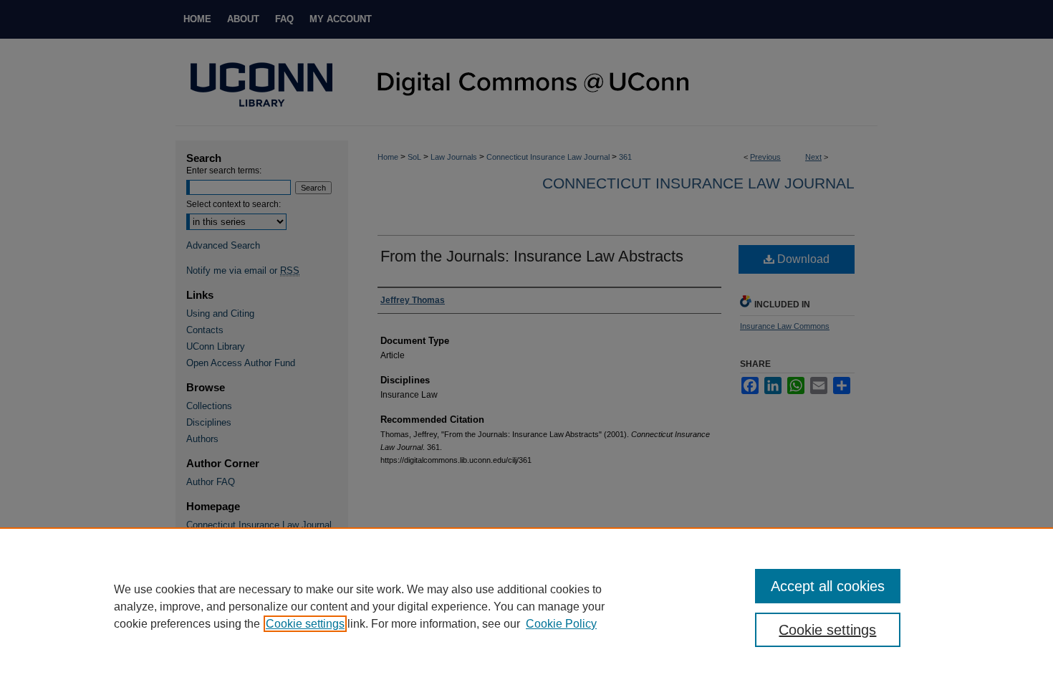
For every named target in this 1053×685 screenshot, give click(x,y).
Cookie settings (305, 624)
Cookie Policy (561, 624)
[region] (526, 606)
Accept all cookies (828, 586)
